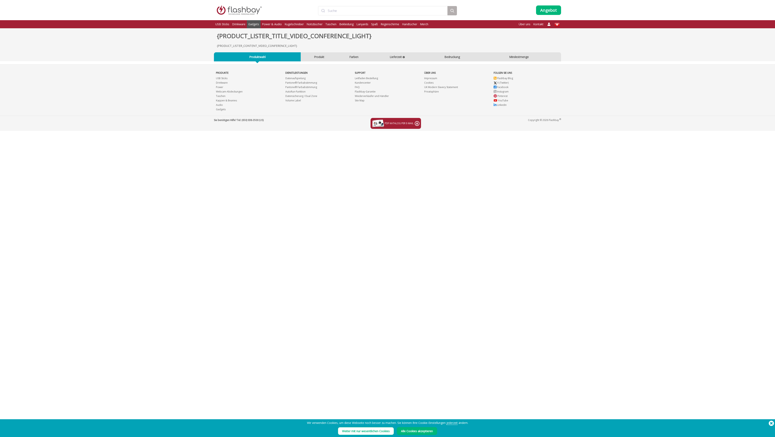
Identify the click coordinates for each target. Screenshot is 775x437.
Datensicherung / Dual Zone (301, 96)
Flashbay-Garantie (365, 91)
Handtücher (409, 24)
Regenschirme (390, 24)
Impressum (430, 78)
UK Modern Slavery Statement (441, 87)
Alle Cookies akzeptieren (417, 431)
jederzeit (452, 423)
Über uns (524, 24)
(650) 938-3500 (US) (253, 120)
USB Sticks (222, 24)
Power (219, 87)
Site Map (359, 100)
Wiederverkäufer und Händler (372, 96)
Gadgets (253, 24)
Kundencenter (363, 82)
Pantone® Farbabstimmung (301, 82)
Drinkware (238, 24)
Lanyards (362, 24)
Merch (424, 24)
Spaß (374, 24)
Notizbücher (315, 24)
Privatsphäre (431, 91)
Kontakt (538, 24)
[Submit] (323, 10)
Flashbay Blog (504, 78)
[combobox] (383, 10)
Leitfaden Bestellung (366, 78)
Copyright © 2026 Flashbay (544, 120)
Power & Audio (272, 24)
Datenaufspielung (295, 78)
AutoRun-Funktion (295, 91)
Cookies (429, 82)
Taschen (330, 24)
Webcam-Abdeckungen (229, 91)
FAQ (357, 87)
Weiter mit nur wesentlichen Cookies (366, 431)
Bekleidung (346, 24)
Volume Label (293, 100)
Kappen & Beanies (226, 100)
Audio (219, 105)
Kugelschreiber (294, 24)
